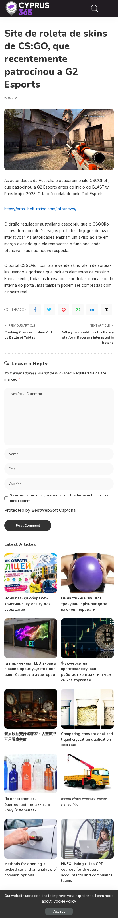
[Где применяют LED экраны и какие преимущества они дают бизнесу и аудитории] (30, 638)
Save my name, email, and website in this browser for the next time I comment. (59, 498)
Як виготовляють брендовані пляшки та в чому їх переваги (27, 804)
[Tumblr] (106, 309)
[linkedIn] (92, 309)
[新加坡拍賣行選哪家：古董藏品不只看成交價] (30, 709)
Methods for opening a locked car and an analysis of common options (30, 869)
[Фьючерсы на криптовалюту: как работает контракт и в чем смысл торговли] (87, 638)
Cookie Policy (64, 901)
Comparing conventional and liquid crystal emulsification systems (87, 739)
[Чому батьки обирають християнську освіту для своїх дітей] (30, 573)
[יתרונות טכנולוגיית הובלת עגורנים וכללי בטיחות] (87, 773)
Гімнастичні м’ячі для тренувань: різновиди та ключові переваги (84, 604)
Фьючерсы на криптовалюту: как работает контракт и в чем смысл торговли (86, 672)
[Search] (93, 8)
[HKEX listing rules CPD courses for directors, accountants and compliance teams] (87, 839)
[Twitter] (49, 309)
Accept (59, 911)
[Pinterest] (63, 309)
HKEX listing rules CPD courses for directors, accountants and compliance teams (87, 872)
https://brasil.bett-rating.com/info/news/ (40, 209)
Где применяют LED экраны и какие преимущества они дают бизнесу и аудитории (30, 669)
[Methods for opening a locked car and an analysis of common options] (30, 839)
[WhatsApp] (78, 309)
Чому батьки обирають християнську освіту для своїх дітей (27, 604)
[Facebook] (35, 309)
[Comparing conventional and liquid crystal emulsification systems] (87, 709)
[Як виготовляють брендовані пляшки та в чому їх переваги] (30, 773)
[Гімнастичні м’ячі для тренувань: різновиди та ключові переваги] (87, 573)
